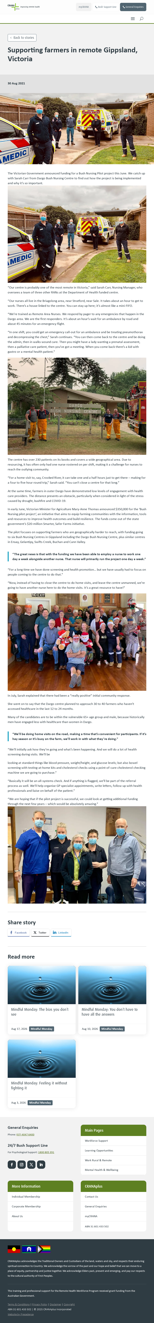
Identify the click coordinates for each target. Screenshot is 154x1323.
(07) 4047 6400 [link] (25, 1134)
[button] (133, 17)
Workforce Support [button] (96, 1141)
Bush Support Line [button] (107, 6)
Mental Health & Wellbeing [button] (101, 1170)
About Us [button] (17, 1216)
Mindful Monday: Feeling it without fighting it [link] (39, 1085)
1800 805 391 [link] (46, 1152)
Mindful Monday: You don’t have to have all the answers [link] (110, 1012)
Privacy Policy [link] (39, 1304)
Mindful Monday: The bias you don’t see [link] (39, 1012)
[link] (24, 7)
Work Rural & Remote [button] (98, 1160)
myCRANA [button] (84, 6)
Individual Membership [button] (26, 1197)
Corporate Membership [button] (26, 1206)
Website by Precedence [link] (21, 1314)
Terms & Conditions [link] (19, 1304)
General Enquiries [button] (134, 6)
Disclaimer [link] (55, 1304)
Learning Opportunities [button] (99, 1150)
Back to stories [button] (24, 37)
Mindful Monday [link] (41, 1029)
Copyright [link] (69, 1304)
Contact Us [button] (91, 1197)
